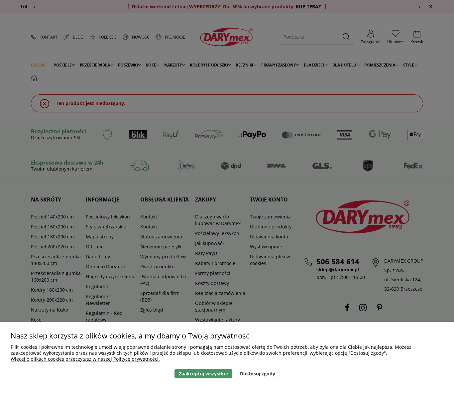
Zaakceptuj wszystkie (203, 373)
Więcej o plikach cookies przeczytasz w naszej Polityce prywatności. (85, 359)
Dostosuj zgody (257, 373)
